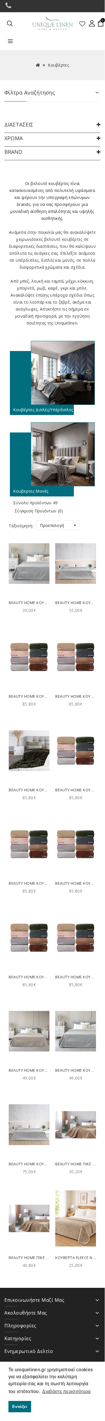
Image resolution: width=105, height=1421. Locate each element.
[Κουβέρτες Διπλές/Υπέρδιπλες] (52, 373)
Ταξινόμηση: (21, 525)
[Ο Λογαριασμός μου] (92, 23)
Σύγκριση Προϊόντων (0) (39, 511)
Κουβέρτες (58, 65)
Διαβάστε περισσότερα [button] (66, 1391)
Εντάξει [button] (19, 1406)
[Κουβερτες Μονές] (52, 454)
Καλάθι (29, 583)
